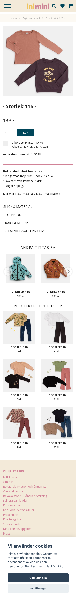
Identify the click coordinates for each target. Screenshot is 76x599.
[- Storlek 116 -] (38, 61)
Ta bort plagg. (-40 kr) (29, 144)
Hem (15, 18)
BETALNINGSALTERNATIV (23, 231)
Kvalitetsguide (12, 519)
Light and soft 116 (34, 18)
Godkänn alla (38, 577)
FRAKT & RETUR (15, 223)
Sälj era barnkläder (15, 500)
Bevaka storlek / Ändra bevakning (25, 496)
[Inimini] (38, 6)
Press (6, 533)
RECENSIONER (14, 215)
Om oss (8, 482)
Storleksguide (12, 524)
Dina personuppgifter (17, 529)
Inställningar (38, 588)
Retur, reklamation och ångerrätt (24, 486)
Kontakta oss (11, 505)
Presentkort (10, 515)
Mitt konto (10, 477)
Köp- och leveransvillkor (18, 510)
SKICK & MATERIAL (17, 207)
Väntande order (13, 491)
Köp (25, 132)
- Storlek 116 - (57, 18)
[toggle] (9, 6)
